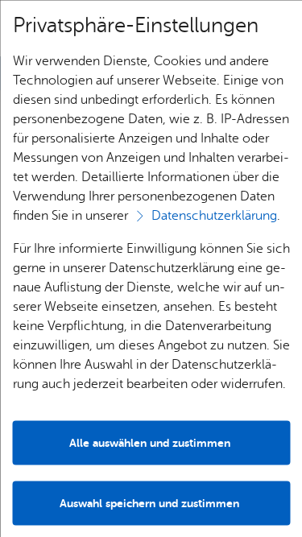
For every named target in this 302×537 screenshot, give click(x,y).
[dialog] (151, 268)
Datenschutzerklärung (213, 215)
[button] (151, 503)
